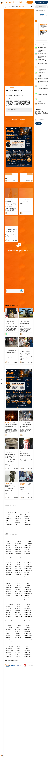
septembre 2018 (18, 599)
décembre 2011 (27, 633)
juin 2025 (7, 564)
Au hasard (7, 518)
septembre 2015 (27, 547)
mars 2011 (26, 650)
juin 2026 (7, 541)
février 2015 (26, 560)
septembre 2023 (8, 604)
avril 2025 (7, 568)
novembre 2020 (17, 549)
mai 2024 (7, 589)
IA (15, 524)
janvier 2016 (26, 539)
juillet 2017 (17, 625)
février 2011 (26, 652)
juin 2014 (26, 576)
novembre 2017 (17, 618)
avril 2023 (7, 614)
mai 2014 (26, 578)
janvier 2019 (17, 591)
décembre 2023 (8, 599)
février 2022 (8, 641)
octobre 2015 (26, 545)
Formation (17, 518)
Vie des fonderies (27, 526)
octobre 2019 (17, 574)
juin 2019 (16, 581)
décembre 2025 (8, 553)
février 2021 (17, 543)
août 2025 (7, 560)
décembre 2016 (17, 639)
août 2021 (7, 652)
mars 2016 (17, 656)
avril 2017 (16, 631)
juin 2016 (16, 650)
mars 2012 (26, 627)
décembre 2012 (27, 610)
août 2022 (7, 629)
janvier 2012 (26, 631)
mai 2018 (16, 606)
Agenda (7, 514)
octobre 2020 (17, 551)
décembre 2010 (27, 656)
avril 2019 (16, 585)
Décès (7, 522)
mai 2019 (16, 583)
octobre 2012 (26, 614)
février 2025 (8, 572)
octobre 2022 (8, 625)
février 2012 (26, 629)
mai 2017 (16, 629)
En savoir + (38, 123)
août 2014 (26, 572)
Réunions (26, 518)
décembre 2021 (8, 644)
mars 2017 (17, 633)
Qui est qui (26, 516)
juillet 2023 (7, 608)
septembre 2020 (18, 553)
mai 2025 (7, 566)
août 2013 (26, 595)
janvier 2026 (8, 551)
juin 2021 (7, 656)
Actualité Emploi (8, 512)
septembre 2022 (8, 627)
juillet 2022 (7, 631)
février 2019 (17, 589)
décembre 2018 (17, 593)
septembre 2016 (18, 644)
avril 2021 (16, 539)
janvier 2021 (17, 545)
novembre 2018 (17, 595)
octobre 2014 (26, 568)
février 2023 (8, 618)
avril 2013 (26, 602)
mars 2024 (7, 593)
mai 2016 (16, 652)
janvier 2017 (17, 637)
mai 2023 (7, 612)
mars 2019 (17, 587)
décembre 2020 (17, 547)
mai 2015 (26, 555)
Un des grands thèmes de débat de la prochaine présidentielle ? (42, 49)
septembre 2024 (8, 581)
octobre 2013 (26, 591)
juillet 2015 (26, 551)
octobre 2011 (26, 637)
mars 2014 (26, 581)
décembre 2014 (27, 564)
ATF (6, 516)
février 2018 (17, 612)
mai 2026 (7, 543)
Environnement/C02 (9, 528)
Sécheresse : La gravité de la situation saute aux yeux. (42, 74)
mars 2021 (17, 541)
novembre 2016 (17, 641)
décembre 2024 (8, 576)
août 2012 (26, 618)
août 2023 (7, 606)
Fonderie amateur (18, 510)
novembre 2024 (8, 578)
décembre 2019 (17, 570)
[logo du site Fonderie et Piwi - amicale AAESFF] (1, 4)
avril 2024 (7, 591)
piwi (38, 78)
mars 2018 (17, 610)
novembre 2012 (27, 612)
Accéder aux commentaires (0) (19, 119)
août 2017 (16, 623)
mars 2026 (7, 547)
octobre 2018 (17, 597)
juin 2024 (7, 587)
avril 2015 (26, 557)
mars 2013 (26, 604)
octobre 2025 (8, 557)
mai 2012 (26, 623)
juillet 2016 (17, 648)
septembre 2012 (27, 616)
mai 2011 (26, 646)
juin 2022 (7, 633)
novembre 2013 (27, 589)
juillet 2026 (7, 539)
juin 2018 (16, 604)
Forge (16, 516)
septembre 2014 (27, 570)
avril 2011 (26, 648)
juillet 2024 (7, 585)
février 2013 (26, 606)
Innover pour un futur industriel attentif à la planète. (42, 94)
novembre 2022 (8, 623)
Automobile (7, 520)
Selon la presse (27, 520)
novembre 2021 (8, 646)
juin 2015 (26, 553)
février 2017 (17, 635)
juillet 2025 (7, 562)
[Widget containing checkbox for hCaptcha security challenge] (15, 291)
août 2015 (26, 549)
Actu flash (7, 510)
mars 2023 (7, 616)
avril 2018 (16, 608)
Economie (12, 87)
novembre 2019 (17, 572)
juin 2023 (7, 610)
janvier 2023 (8, 620)
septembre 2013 (27, 593)
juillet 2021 (7, 654)
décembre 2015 (27, 541)
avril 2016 (16, 654)
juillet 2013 (26, 597)
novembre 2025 (8, 555)
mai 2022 (7, 635)
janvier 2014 (26, 585)
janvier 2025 (8, 574)
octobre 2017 (17, 620)
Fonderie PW (42, 103)
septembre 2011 (27, 639)
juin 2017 (16, 627)
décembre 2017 (17, 616)
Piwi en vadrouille (27, 512)
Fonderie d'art (17, 514)
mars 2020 (17, 564)
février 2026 (8, 549)
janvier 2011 (26, 654)
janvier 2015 (26, 562)
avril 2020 (16, 562)
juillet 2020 (17, 557)
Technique (26, 524)
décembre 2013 (27, 587)
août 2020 (16, 555)
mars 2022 (7, 639)
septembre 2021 (8, 650)
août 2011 (26, 641)
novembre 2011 (27, 635)
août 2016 (16, 646)
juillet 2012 (26, 620)
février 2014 (26, 583)
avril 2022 (7, 637)
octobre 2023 (8, 602)
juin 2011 (26, 644)
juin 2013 (26, 599)
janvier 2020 (17, 568)
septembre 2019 (18, 576)
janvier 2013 (26, 608)
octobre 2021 (8, 648)
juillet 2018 (17, 602)
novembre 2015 (27, 543)
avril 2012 (26, 625)
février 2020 (17, 566)
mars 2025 (7, 570)
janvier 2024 (8, 597)
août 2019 (16, 578)
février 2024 (8, 595)
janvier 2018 (17, 614)
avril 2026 (7, 545)
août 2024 (7, 583)
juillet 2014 (26, 574)
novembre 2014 (27, 566)
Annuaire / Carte (41, 2)
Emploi (7, 526)
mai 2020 (16, 560)
